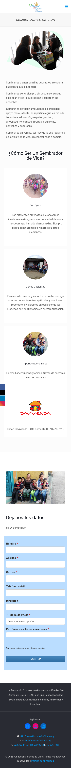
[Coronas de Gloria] (35, 7)
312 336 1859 (52, 745)
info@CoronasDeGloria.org (37, 740)
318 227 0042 (37, 745)
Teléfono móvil (16, 586)
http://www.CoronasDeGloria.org (37, 736)
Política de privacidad (42, 761)
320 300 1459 (21, 745)
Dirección (12, 600)
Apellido (12, 557)
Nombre (12, 543)
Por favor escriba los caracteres (27, 629)
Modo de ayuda (20, 615)
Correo (11, 572)
